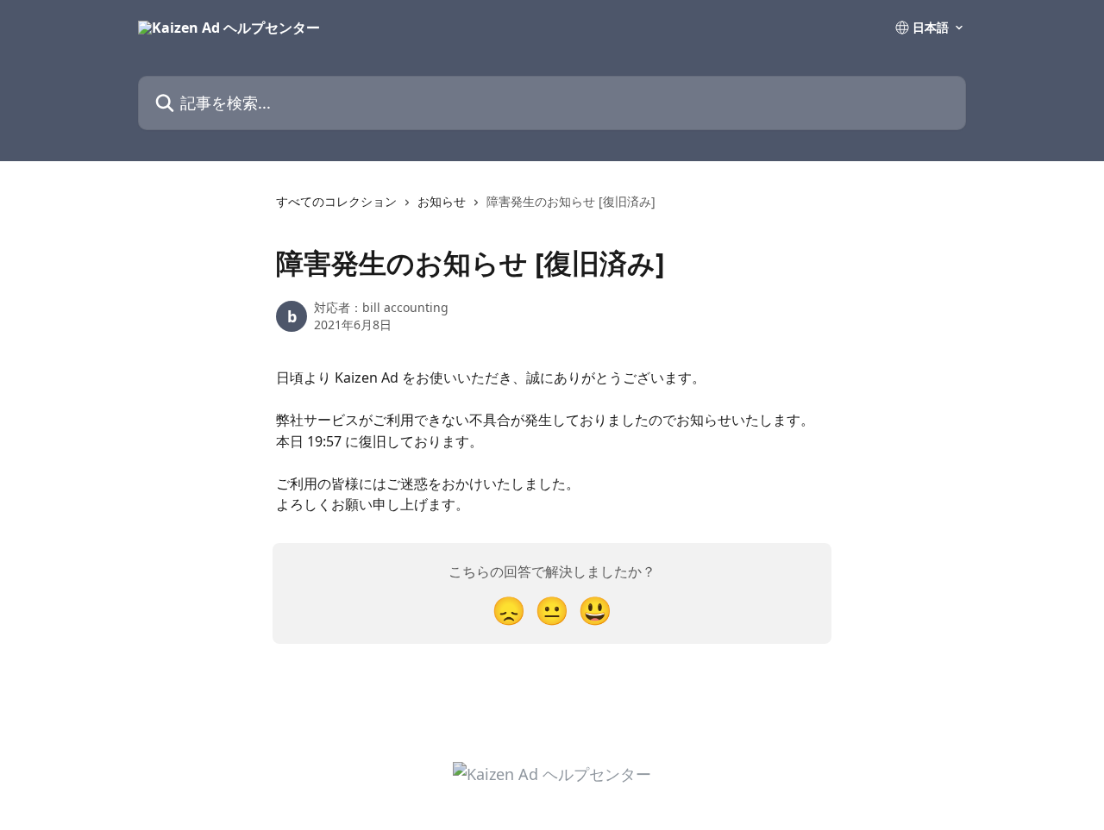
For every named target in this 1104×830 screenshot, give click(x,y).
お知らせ (441, 201)
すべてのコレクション (336, 201)
